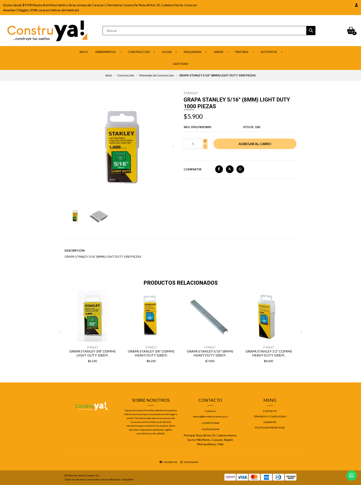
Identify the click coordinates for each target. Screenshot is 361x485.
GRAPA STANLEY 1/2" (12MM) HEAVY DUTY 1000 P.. (268, 353)
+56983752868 (210, 423)
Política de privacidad (270, 427)
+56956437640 (210, 429)
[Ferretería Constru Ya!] (47, 30)
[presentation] (69, 146)
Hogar (167, 52)
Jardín (218, 52)
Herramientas (105, 52)
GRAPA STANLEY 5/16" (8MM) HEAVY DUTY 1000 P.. (210, 353)
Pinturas (241, 52)
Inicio (83, 52)
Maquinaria (192, 52)
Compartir (192, 169)
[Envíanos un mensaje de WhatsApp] (351, 475)
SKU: (197, 127)
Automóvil (269, 52)
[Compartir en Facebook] (219, 169)
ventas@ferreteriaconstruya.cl (210, 416)
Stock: (251, 127)
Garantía (269, 422)
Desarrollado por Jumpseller (117, 479)
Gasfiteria (180, 64)
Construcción (139, 52)
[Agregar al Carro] (103, 372)
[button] (356, 5)
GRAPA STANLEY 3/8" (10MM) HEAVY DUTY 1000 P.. (151, 353)
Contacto (210, 411)
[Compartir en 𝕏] (230, 169)
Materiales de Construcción (156, 75)
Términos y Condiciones (270, 416)
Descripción (75, 250)
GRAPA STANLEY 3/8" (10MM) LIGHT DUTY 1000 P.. (92, 353)
